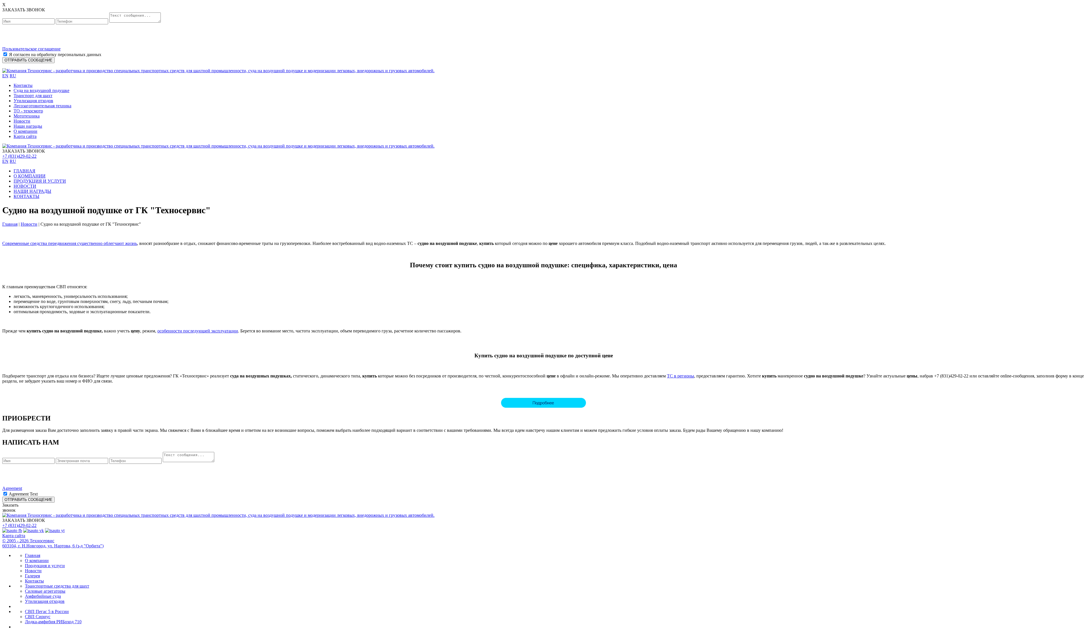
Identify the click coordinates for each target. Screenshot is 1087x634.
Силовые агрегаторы (45, 591)
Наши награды (28, 126)
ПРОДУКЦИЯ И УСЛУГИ (40, 181)
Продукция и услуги (45, 565)
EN (5, 75)
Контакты (23, 85)
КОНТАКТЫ (26, 196)
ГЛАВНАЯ (24, 170)
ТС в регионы (680, 375)
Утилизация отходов (33, 100)
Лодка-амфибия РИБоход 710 (53, 621)
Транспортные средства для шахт (57, 586)
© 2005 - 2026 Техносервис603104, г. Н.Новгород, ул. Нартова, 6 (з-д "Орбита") (53, 543)
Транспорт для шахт (33, 95)
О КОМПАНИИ (30, 176)
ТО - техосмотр (28, 110)
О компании (25, 131)
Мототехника (27, 116)
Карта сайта (25, 136)
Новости (22, 121)
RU (13, 75)
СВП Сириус (37, 616)
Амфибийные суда (43, 596)
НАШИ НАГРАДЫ (32, 191)
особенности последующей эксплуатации (197, 330)
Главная (10, 224)
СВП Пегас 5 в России (47, 611)
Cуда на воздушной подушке (41, 90)
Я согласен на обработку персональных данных (55, 54)
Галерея (32, 575)
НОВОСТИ (25, 186)
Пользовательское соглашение (31, 48)
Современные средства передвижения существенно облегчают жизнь (69, 243)
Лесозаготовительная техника (42, 105)
